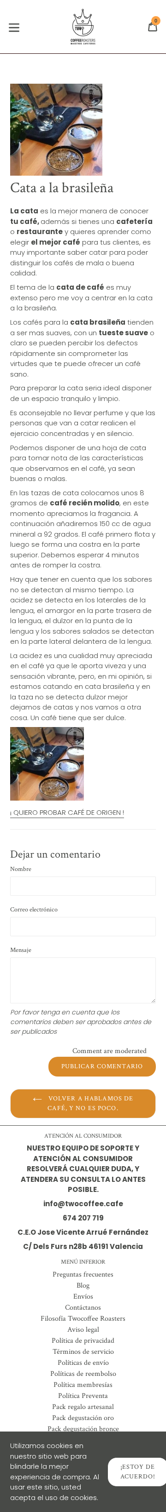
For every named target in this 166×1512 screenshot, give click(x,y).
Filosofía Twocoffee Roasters (83, 1318)
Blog (83, 1285)
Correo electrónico (34, 909)
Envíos (83, 1296)
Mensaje (20, 950)
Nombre (20, 869)
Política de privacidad (83, 1341)
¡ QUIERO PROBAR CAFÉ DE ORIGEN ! (67, 812)
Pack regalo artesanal (83, 1407)
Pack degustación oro (83, 1418)
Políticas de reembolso (83, 1374)
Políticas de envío (83, 1363)
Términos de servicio (83, 1352)
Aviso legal (83, 1329)
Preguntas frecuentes (83, 1274)
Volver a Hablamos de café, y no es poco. (90, 1103)
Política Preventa (83, 1396)
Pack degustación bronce (83, 1429)
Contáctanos (83, 1307)
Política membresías (83, 1385)
